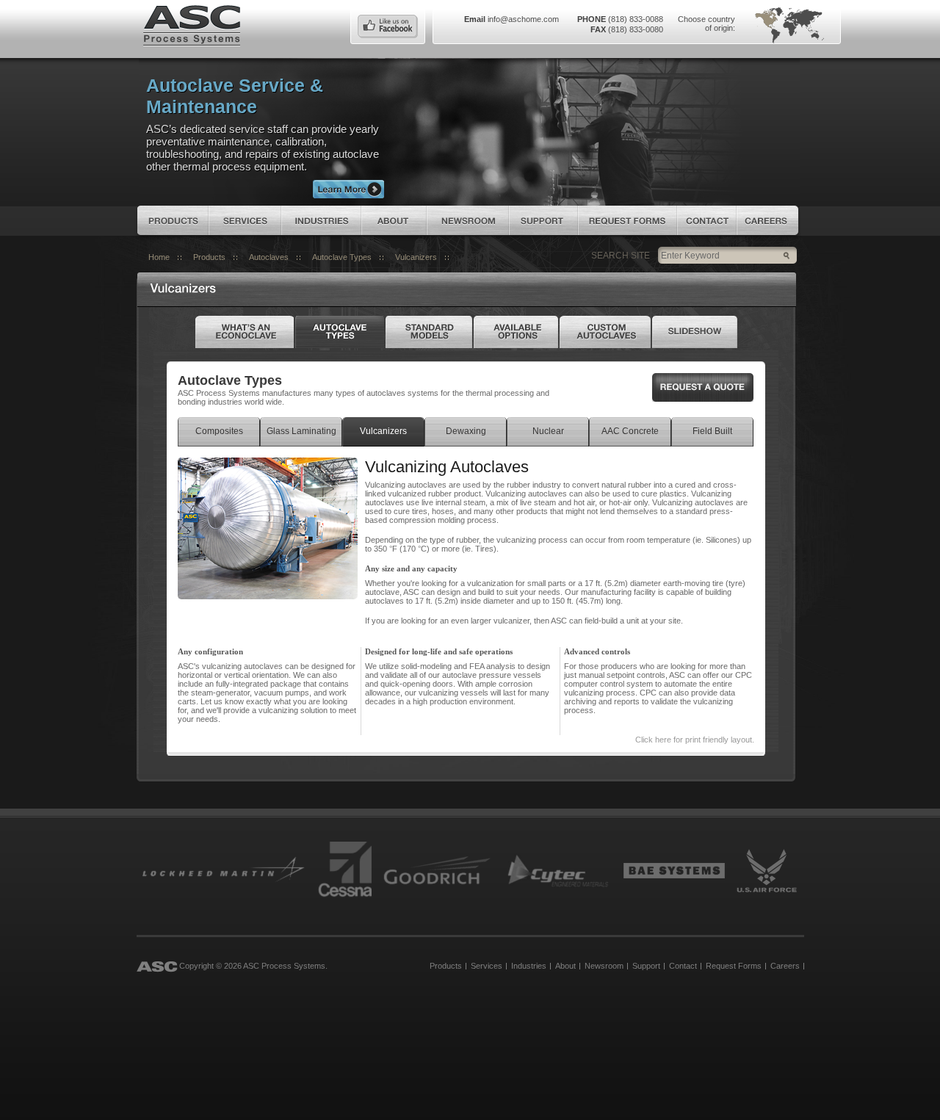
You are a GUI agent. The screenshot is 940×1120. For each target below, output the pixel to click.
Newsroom (468, 220)
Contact (707, 220)
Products (173, 220)
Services (245, 220)
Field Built (712, 431)
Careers (767, 220)
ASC (191, 24)
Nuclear (548, 431)
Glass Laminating (301, 431)
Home (159, 257)
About (394, 220)
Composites (219, 431)
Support (543, 220)
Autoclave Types (342, 257)
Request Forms (627, 220)
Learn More (348, 189)
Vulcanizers (416, 257)
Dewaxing (466, 431)
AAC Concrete (630, 431)
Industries (321, 220)
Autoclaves (269, 257)
